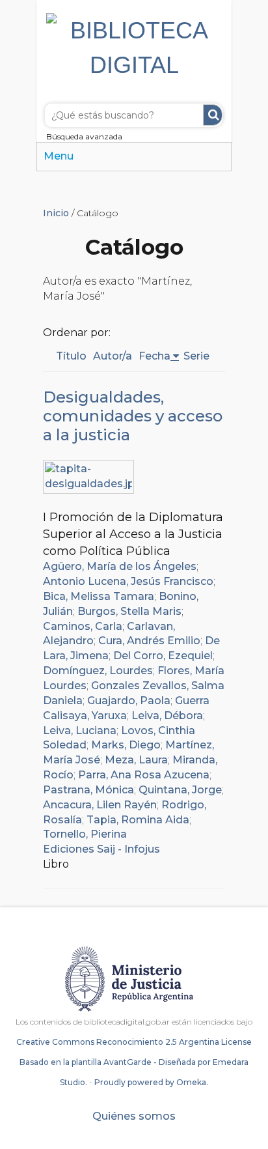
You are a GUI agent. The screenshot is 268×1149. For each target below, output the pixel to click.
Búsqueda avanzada (84, 136)
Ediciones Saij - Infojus (101, 849)
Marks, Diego (126, 745)
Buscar (212, 115)
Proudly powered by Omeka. (151, 1082)
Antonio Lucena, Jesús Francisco (128, 581)
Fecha (154, 356)
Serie (196, 356)
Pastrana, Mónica (88, 790)
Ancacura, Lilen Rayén (100, 805)
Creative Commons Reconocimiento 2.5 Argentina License (134, 1042)
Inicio (56, 213)
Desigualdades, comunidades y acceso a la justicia (132, 416)
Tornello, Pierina (85, 834)
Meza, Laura (136, 760)
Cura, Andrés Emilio (149, 640)
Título (71, 356)
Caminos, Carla (82, 626)
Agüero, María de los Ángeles (119, 566)
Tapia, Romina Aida (138, 820)
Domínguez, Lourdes (98, 670)
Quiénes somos (134, 1116)
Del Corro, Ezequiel (163, 655)
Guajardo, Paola (128, 700)
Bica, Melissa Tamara (98, 596)
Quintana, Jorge (180, 790)
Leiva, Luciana (79, 730)
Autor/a (112, 356)
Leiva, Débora (167, 715)
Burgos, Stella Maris (129, 611)
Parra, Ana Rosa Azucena (143, 775)
